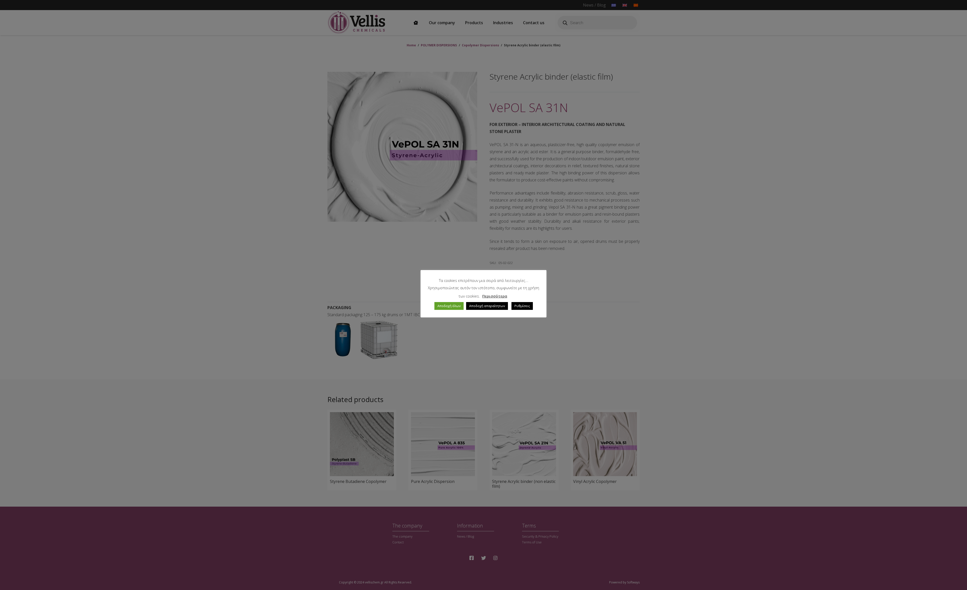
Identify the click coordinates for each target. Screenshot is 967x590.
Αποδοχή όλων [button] (449, 306)
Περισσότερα (494, 296)
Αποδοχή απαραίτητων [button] (487, 306)
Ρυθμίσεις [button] (522, 306)
